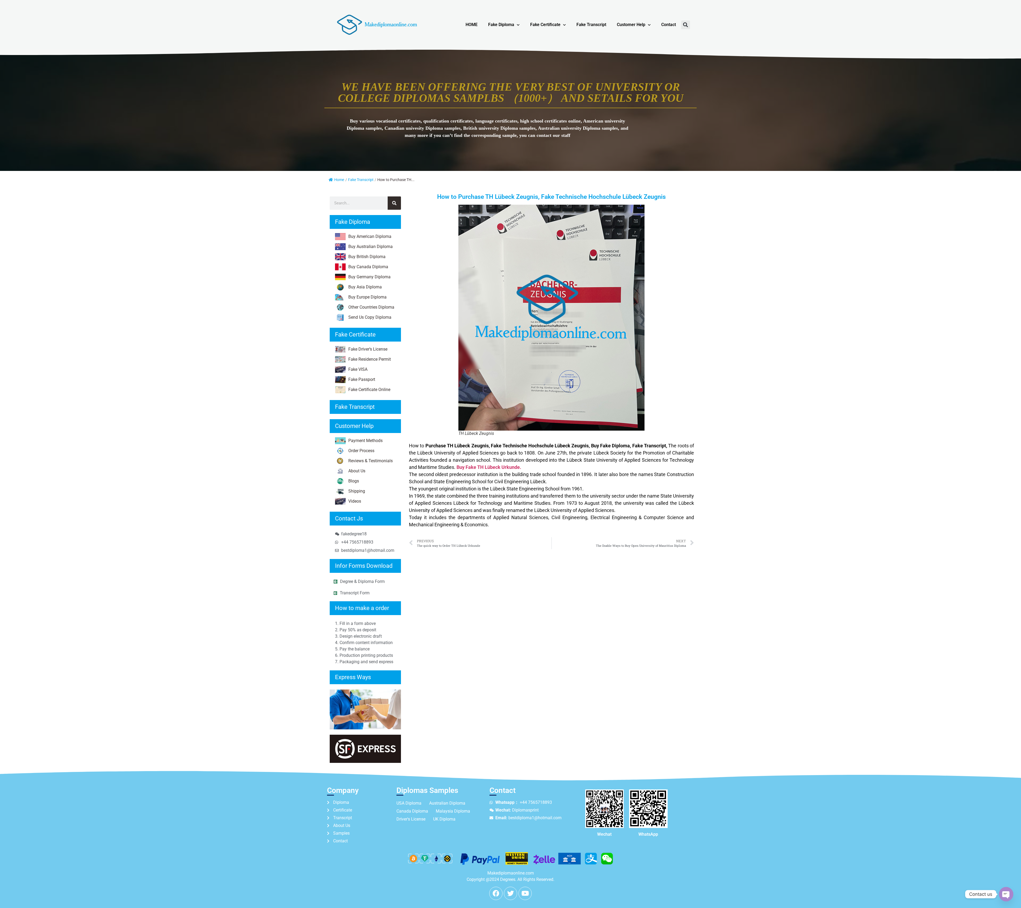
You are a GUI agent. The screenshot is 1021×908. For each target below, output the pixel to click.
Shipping (356, 491)
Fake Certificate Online (369, 389)
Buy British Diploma (367, 256)
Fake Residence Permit (369, 359)
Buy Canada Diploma (368, 266)
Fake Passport (361, 379)
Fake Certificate (545, 24)
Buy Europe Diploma (367, 297)
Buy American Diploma (369, 236)
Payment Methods (365, 440)
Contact (668, 24)
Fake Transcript (591, 24)
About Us (356, 470)
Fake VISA (357, 369)
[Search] (394, 203)
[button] (685, 24)
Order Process (361, 450)
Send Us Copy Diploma (369, 317)
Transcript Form (355, 592)
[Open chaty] (1006, 894)
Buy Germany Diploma (369, 276)
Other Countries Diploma (371, 307)
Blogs (353, 481)
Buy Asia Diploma (365, 286)
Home (339, 180)
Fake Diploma (501, 24)
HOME (472, 24)
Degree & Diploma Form (362, 581)
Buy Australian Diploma (370, 246)
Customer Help (631, 24)
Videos (354, 501)
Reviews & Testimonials (370, 460)
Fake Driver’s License (367, 349)
